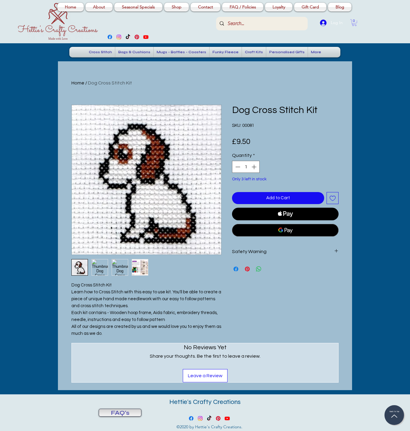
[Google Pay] (285, 230)
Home (77, 83)
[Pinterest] (137, 37)
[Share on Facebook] (236, 269)
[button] (354, 22)
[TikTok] (128, 37)
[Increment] (254, 167)
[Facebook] (110, 37)
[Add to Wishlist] (333, 198)
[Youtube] (146, 37)
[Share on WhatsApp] (258, 269)
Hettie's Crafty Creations (205, 402)
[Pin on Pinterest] (247, 269)
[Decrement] (237, 167)
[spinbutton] (245, 167)
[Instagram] (119, 37)
